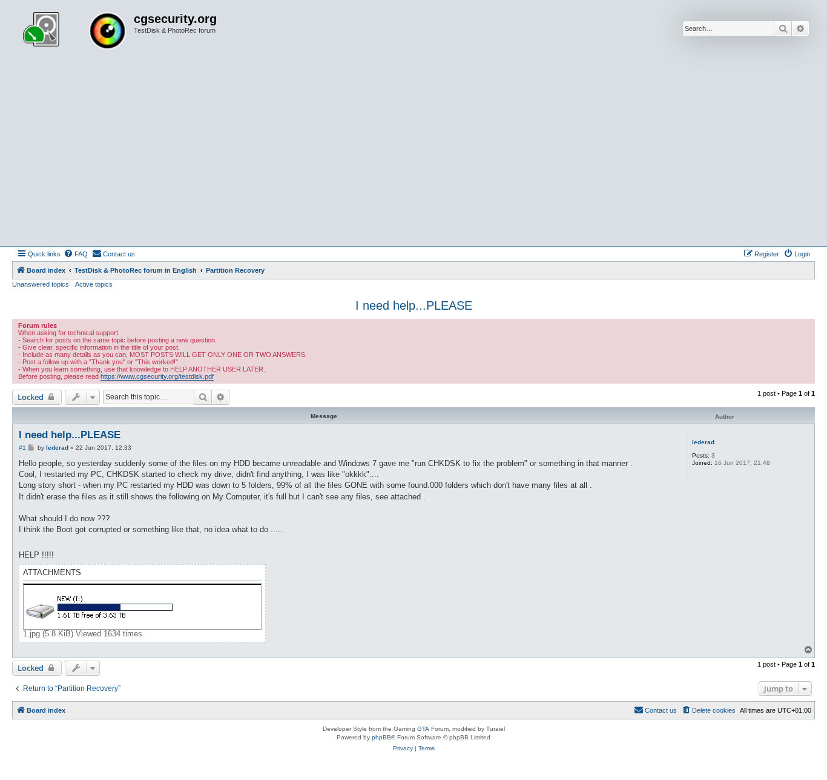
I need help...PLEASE (413, 305)
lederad (703, 442)
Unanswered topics (40, 284)
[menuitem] (76, 254)
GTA (423, 728)
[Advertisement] (413, 155)
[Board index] (74, 32)
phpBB (381, 737)
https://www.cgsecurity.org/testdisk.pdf (157, 376)
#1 (22, 447)
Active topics (94, 284)
